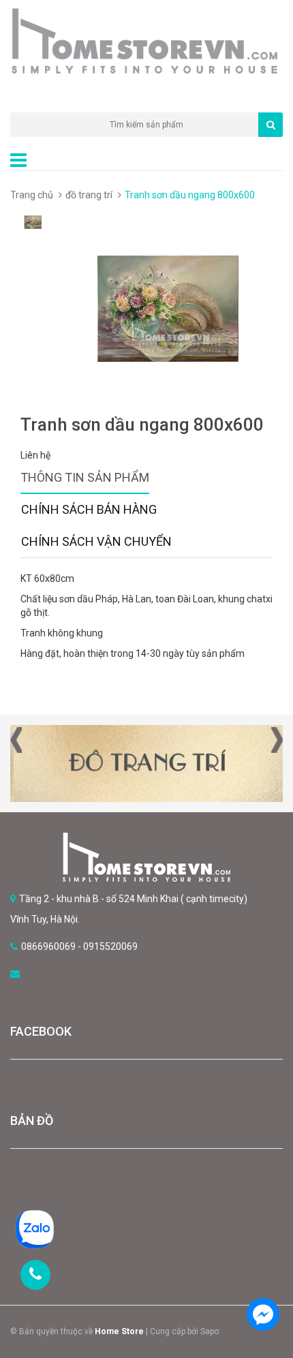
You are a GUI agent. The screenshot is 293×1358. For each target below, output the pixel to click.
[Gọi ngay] (35, 1275)
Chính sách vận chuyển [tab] (96, 541)
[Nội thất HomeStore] (146, 857)
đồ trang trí (88, 194)
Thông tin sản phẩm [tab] (84, 477)
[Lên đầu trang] (262, 1276)
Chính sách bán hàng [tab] (89, 509)
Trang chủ (31, 194)
